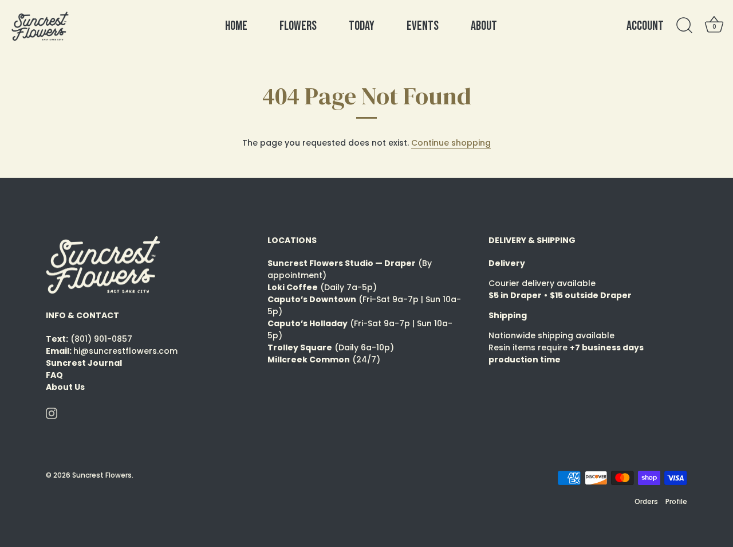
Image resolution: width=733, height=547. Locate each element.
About (484, 26)
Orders (646, 501)
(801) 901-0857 (101, 339)
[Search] (684, 25)
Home (236, 26)
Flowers (298, 26)
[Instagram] (51, 413)
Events (423, 26)
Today (362, 26)
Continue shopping (451, 143)
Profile (676, 501)
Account (645, 26)
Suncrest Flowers (102, 475)
